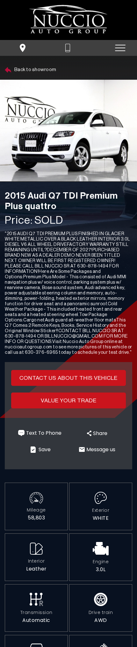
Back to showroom (34, 69)
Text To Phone (43, 433)
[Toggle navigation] (120, 48)
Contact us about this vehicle (68, 378)
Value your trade (69, 400)
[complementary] (118, 628)
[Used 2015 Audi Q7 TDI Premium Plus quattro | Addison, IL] (68, 130)
